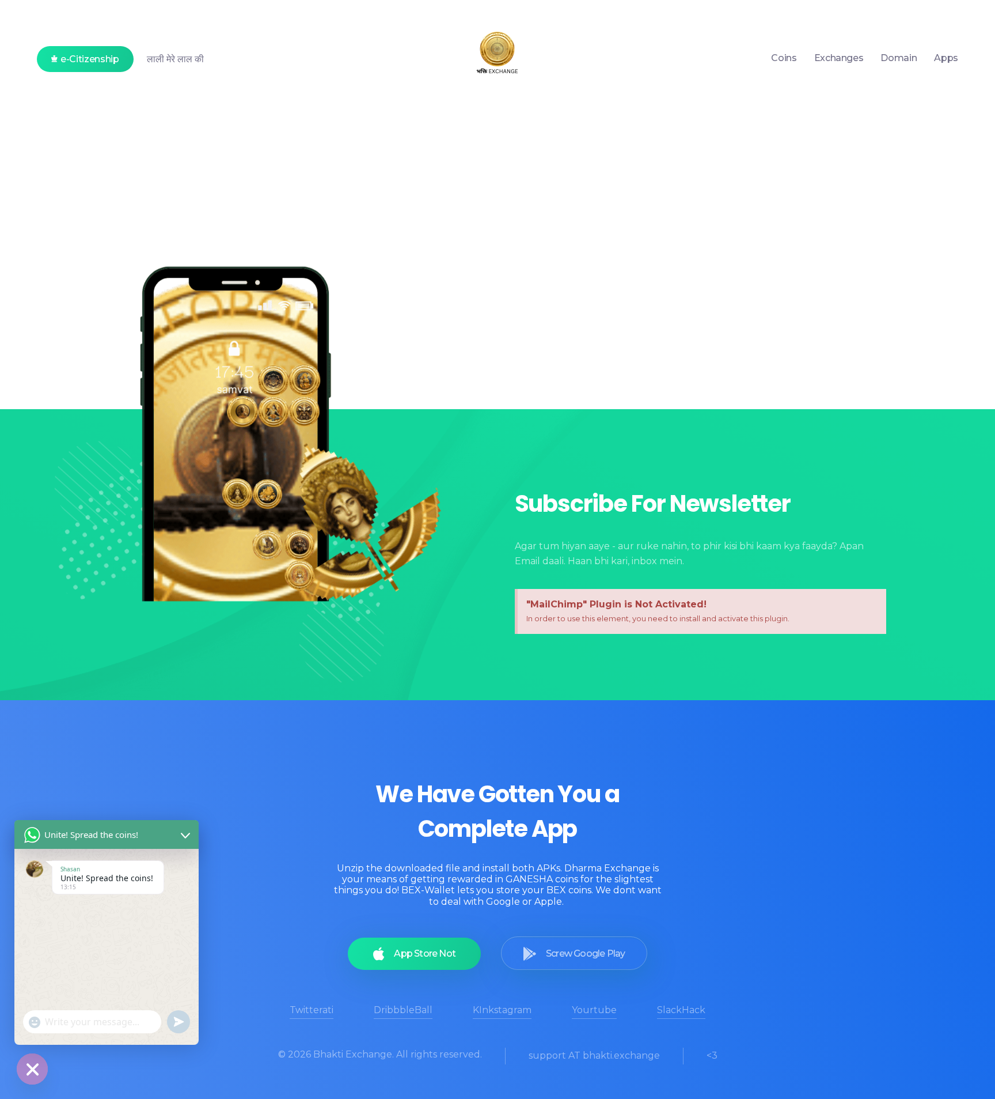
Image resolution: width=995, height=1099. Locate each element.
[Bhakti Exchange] (497, 56)
